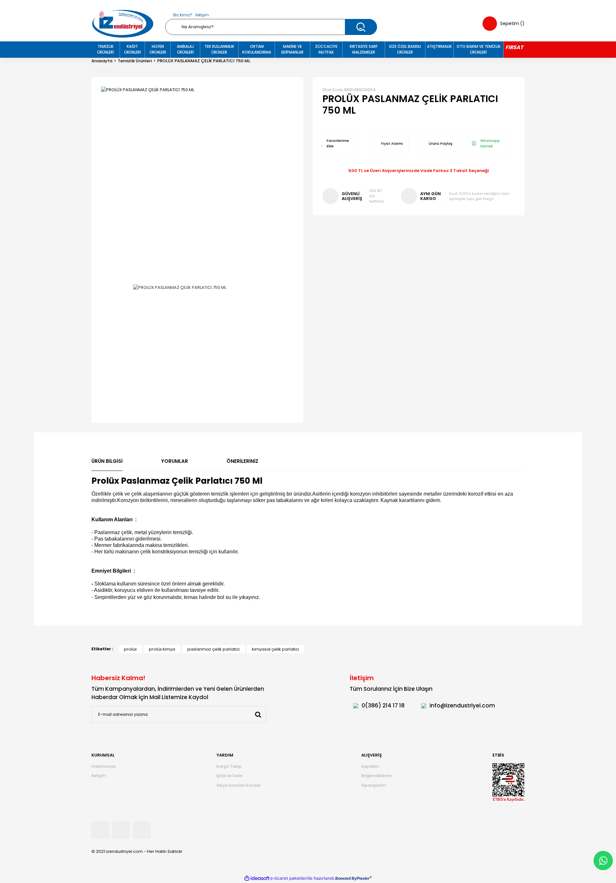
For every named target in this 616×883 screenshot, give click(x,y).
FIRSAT (514, 47)
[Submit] (258, 714)
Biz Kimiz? (182, 15)
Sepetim (370, 766)
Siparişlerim (373, 785)
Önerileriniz (242, 461)
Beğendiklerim (376, 776)
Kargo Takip (229, 766)
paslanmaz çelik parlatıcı (213, 649)
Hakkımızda (103, 766)
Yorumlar (174, 461)
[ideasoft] (257, 878)
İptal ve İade (229, 776)
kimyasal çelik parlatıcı (275, 649)
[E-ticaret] (289, 878)
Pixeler (363, 878)
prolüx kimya (162, 649)
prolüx (130, 649)
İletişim (202, 15)
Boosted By (346, 878)
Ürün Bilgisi (107, 461)
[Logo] (122, 24)
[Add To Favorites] (338, 143)
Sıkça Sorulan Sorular (239, 785)
